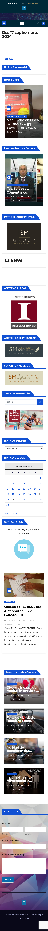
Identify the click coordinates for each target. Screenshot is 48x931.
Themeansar (24, 918)
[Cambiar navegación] (21, 23)
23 (7, 500)
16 (7, 494)
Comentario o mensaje (13, 854)
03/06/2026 (14, 695)
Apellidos (29, 834)
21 (35, 494)
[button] (38, 23)
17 (13, 494)
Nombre (5, 834)
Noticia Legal (19, 116)
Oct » (14, 513)
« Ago (7, 513)
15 (40, 489)
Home (24, 925)
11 (18, 489)
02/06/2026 (14, 725)
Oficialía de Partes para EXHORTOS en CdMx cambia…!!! (22, 124)
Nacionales (22, 185)
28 (35, 500)
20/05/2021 (14, 128)
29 (40, 500)
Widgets (9, 58)
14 (35, 489)
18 (18, 494)
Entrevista (11, 185)
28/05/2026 (14, 755)
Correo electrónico (12, 840)
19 (24, 494)
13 (29, 489)
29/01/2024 (14, 197)
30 (7, 505)
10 (13, 489)
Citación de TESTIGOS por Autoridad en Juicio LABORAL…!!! (22, 611)
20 (29, 494)
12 (24, 489)
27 (29, 500)
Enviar (8, 880)
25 (18, 500)
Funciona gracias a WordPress (17, 915)
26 (24, 500)
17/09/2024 (12, 620)
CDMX (9, 116)
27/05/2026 (14, 785)
